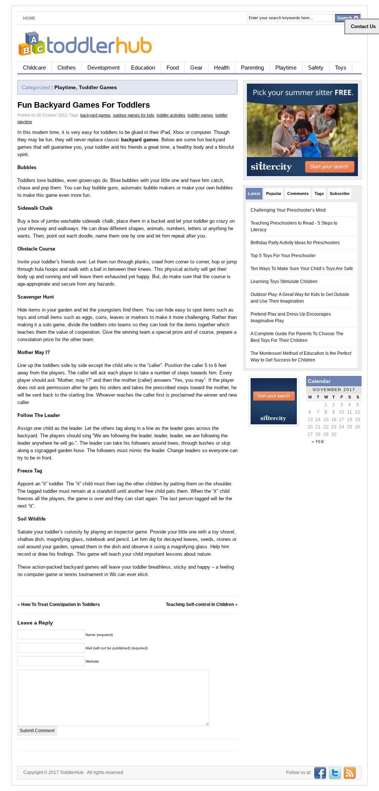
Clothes (66, 67)
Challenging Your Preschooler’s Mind (288, 210)
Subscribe (339, 193)
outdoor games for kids (133, 115)
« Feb (318, 442)
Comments (298, 193)
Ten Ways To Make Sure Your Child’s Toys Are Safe (302, 268)
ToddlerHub (72, 772)
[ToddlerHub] (89, 42)
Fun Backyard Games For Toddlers (83, 105)
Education (143, 67)
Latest (254, 193)
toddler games (200, 115)
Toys (340, 67)
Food (173, 67)
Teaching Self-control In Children (200, 604)
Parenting (252, 67)
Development (103, 67)
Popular (273, 193)
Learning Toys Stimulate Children (284, 281)
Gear (196, 67)
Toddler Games (98, 87)
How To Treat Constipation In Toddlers (60, 604)
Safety (315, 67)
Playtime (285, 67)
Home (29, 18)
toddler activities (171, 115)
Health (221, 67)
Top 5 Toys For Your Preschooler (283, 255)
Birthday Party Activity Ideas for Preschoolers (295, 242)
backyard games (95, 115)
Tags (319, 193)
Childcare (34, 67)
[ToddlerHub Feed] (349, 772)
